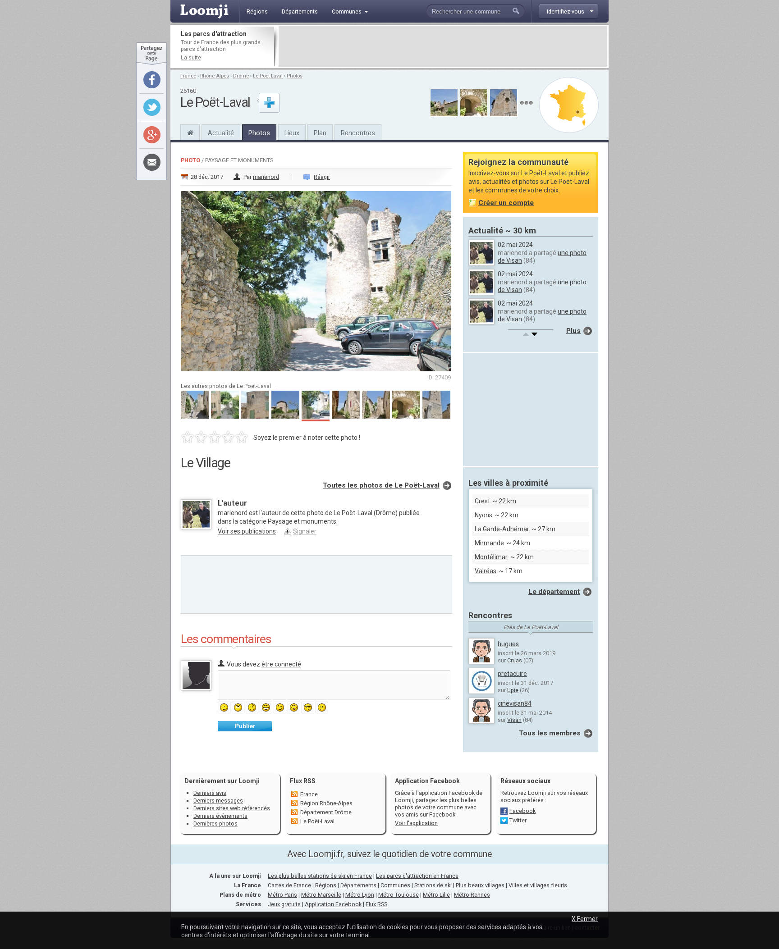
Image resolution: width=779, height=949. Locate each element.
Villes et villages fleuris (538, 885)
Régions (325, 885)
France (188, 76)
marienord (266, 176)
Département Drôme (326, 812)
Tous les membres (550, 733)
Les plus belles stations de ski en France (320, 875)
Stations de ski (433, 885)
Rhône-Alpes (214, 76)
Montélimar (491, 557)
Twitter (518, 820)
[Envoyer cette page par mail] (151, 162)
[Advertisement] (443, 46)
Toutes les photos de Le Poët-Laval (381, 485)
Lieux (291, 133)
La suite (191, 57)
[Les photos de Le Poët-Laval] (526, 103)
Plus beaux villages (480, 885)
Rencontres (358, 133)
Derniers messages (218, 800)
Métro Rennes (472, 894)
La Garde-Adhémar (502, 529)
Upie (512, 690)
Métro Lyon (359, 894)
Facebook (522, 811)
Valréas (485, 571)
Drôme (241, 76)
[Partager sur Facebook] (151, 79)
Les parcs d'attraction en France (417, 875)
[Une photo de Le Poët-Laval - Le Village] (316, 278)
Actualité (221, 133)
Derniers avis (209, 792)
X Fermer (585, 918)
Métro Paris (282, 894)
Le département (554, 592)
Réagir (322, 176)
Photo (190, 160)
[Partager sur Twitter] (151, 107)
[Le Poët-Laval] (190, 131)
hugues (508, 644)
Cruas (514, 660)
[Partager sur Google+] (151, 134)
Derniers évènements (220, 815)
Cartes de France (289, 885)
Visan (514, 719)
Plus (573, 331)
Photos (294, 76)
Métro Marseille (321, 894)
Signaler (304, 531)
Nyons (483, 515)
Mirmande (489, 543)
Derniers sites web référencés (231, 808)
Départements (358, 885)
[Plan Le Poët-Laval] (569, 105)
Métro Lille (436, 894)
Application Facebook (333, 904)
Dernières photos (215, 823)
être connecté (281, 664)
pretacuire (512, 673)
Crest (482, 501)
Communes (395, 885)
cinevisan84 (515, 703)
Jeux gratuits (284, 904)
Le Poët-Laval (268, 76)
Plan (320, 133)
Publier (245, 726)
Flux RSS (303, 781)
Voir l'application (416, 823)
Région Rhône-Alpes (326, 803)
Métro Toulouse (398, 894)
